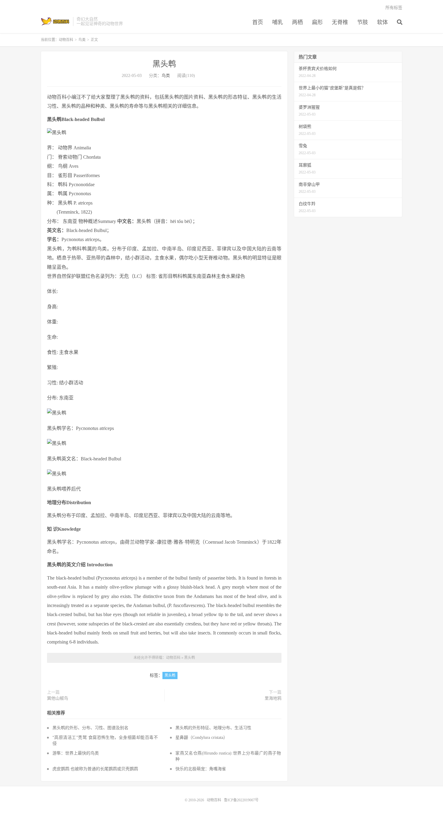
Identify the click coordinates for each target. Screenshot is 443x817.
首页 (257, 22)
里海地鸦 (273, 698)
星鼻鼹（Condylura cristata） (201, 737)
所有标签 (393, 7)
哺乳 (277, 22)
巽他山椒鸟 (57, 698)
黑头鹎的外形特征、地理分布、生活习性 (213, 728)
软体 (382, 22)
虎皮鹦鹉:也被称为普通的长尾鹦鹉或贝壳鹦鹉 (95, 769)
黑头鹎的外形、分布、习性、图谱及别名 (90, 728)
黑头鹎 (164, 64)
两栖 (297, 22)
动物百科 (55, 21)
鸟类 (82, 40)
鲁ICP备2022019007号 (241, 800)
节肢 (362, 22)
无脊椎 (340, 22)
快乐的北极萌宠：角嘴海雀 (200, 769)
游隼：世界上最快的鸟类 (75, 753)
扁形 (317, 22)
